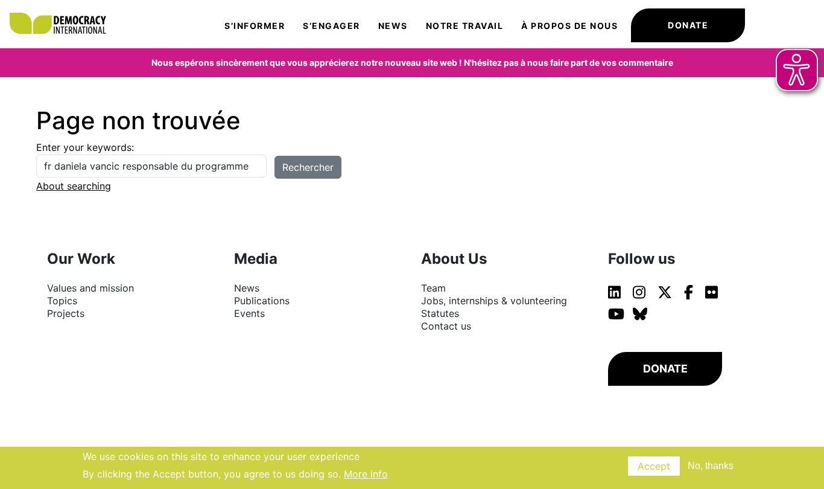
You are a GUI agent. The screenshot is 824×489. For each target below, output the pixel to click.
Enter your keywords (84, 147)
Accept (654, 466)
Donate (688, 25)
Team (433, 288)
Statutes (440, 313)
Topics (62, 301)
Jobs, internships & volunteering (494, 301)
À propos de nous (569, 26)
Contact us (446, 326)
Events (249, 313)
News (393, 26)
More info (366, 473)
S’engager (331, 26)
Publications (262, 301)
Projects (65, 313)
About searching (73, 186)
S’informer (254, 26)
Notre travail (465, 26)
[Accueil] (64, 12)
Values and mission (90, 288)
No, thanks (711, 466)
